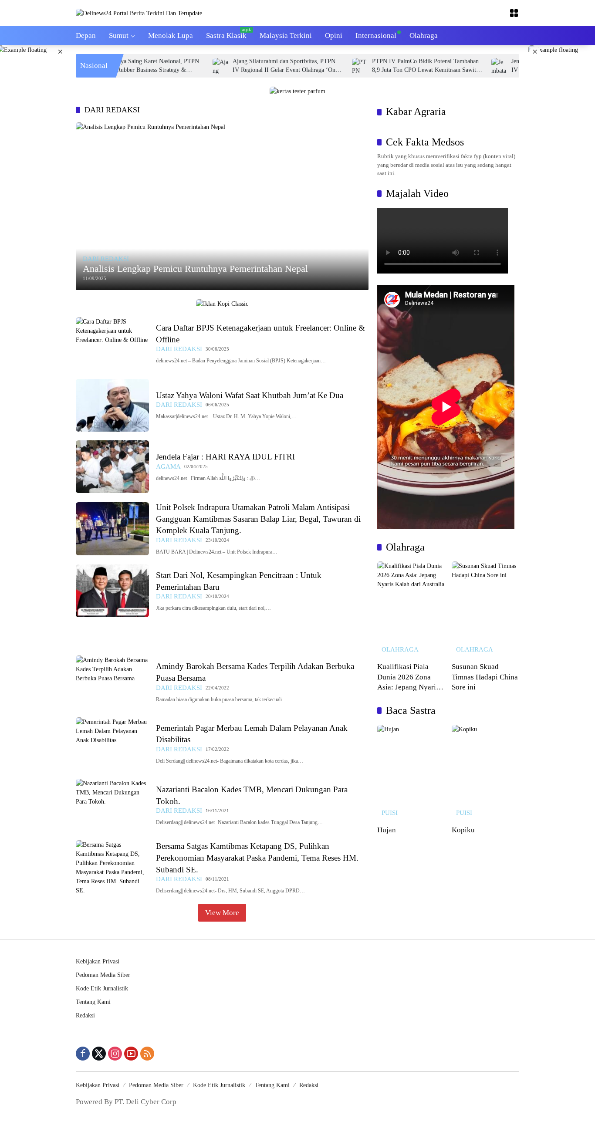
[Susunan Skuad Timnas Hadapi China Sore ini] (485, 609)
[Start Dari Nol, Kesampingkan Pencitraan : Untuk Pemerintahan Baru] (112, 590)
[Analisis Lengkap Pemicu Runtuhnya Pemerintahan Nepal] (222, 206)
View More (222, 913)
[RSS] (147, 1054)
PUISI (390, 813)
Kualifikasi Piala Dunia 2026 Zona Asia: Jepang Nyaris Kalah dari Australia (408, 677)
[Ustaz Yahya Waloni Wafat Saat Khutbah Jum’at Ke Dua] (112, 405)
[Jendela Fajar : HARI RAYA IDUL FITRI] (112, 466)
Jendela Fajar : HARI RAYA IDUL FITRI (225, 456)
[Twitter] (99, 1054)
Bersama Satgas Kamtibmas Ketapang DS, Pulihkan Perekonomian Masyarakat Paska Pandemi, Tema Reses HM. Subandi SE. (257, 857)
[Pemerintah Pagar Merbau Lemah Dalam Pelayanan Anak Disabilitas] (112, 743)
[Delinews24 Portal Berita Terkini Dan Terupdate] (139, 13)
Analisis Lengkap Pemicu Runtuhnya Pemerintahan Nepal (195, 268)
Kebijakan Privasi (97, 961)
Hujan (386, 830)
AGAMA (168, 466)
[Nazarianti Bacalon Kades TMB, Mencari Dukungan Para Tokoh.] (112, 805)
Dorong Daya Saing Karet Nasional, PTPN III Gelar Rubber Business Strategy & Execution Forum (123, 66)
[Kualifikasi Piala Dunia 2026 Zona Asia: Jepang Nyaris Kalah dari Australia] (411, 609)
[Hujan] (411, 773)
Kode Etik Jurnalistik (102, 988)
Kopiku (463, 830)
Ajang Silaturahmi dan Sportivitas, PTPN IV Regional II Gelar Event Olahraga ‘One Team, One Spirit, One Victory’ (262, 66)
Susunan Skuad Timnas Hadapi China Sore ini (485, 676)
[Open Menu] (514, 13)
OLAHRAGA (400, 649)
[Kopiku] (485, 773)
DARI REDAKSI (106, 259)
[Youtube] (131, 1054)
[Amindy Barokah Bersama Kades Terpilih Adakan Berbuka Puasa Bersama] (112, 681)
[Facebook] (83, 1054)
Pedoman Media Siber (103, 975)
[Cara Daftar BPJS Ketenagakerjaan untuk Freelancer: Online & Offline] (112, 343)
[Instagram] (115, 1054)
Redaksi (85, 1015)
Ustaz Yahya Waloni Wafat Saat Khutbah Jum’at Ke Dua (249, 395)
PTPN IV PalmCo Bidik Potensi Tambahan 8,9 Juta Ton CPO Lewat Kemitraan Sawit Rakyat (402, 66)
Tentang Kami (93, 1002)
